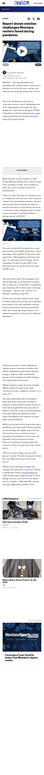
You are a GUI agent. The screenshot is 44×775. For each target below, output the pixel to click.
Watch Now (38, 3)
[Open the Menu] (4, 3)
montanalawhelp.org (29, 472)
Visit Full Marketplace (34, 498)
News (5, 18)
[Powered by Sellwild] (38, 621)
